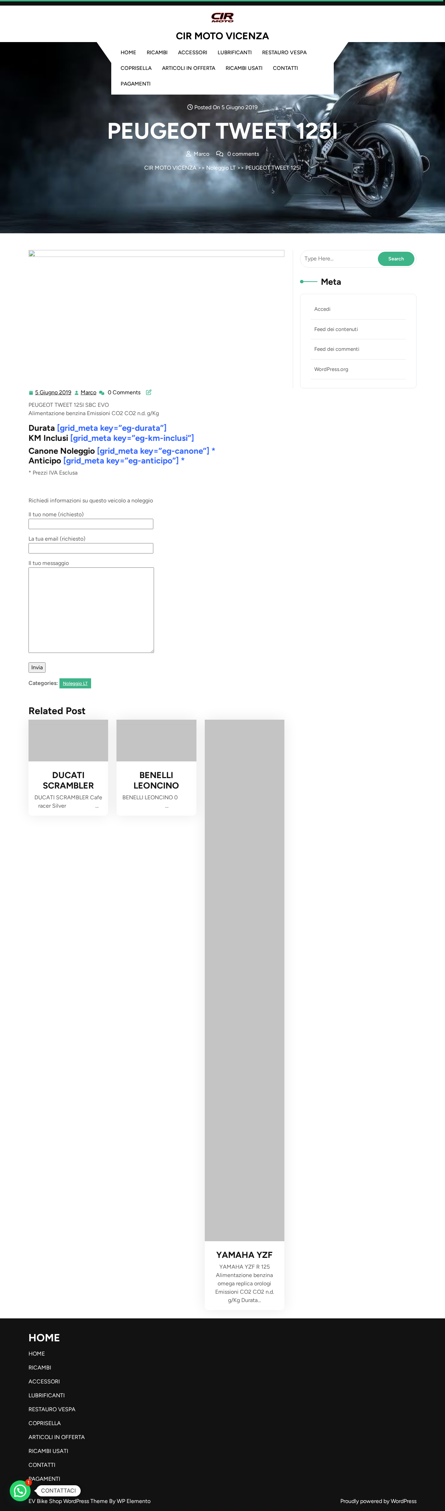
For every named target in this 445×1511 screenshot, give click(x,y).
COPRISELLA (136, 68)
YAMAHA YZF (244, 1255)
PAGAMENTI (136, 84)
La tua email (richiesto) (57, 538)
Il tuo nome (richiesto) (56, 514)
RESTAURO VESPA (284, 52)
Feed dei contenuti (336, 329)
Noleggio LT (221, 167)
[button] (20, 1490)
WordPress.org (331, 369)
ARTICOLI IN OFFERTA (188, 68)
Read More (65, 740)
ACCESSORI (192, 52)
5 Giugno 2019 (53, 393)
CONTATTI (285, 68)
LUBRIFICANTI (235, 52)
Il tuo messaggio (49, 563)
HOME (128, 52)
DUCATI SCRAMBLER (68, 780)
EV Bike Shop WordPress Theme (69, 1501)
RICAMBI (157, 52)
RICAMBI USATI (244, 68)
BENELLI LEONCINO (156, 780)
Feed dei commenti (336, 349)
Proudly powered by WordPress (378, 1501)
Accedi (322, 309)
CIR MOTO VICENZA (222, 36)
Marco (89, 392)
